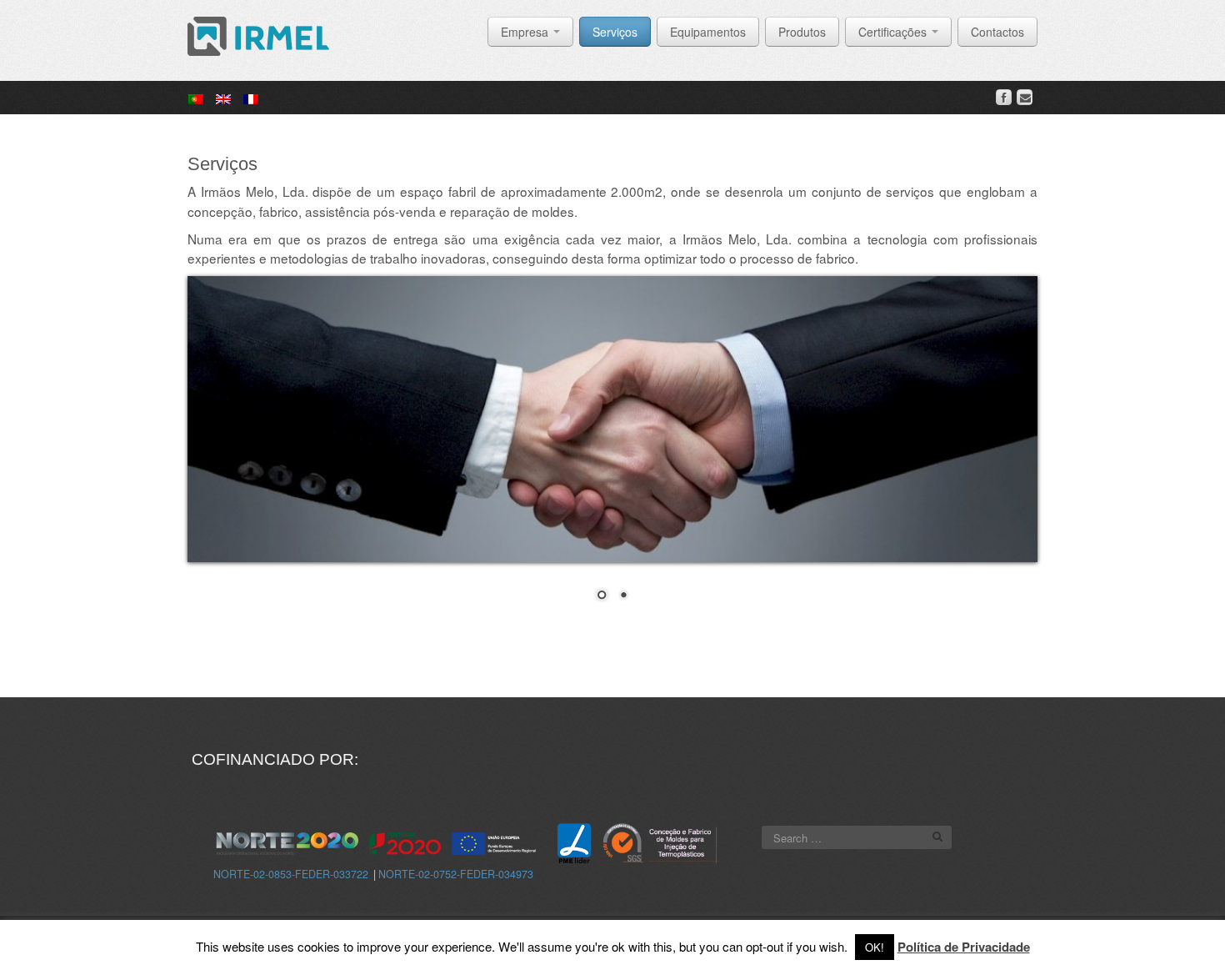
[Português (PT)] (195, 97)
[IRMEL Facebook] (1004, 97)
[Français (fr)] (250, 97)
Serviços (615, 31)
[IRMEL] (258, 34)
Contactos (997, 31)
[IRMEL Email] (1024, 97)
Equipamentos (708, 31)
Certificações (894, 31)
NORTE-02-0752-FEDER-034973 (455, 874)
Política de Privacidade (964, 946)
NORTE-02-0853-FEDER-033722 (290, 874)
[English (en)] (223, 97)
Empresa (526, 31)
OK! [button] (874, 947)
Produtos (802, 31)
